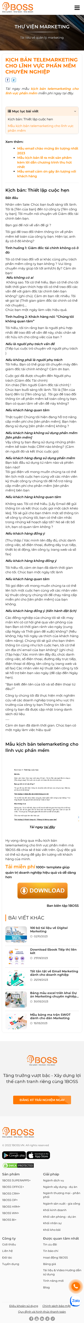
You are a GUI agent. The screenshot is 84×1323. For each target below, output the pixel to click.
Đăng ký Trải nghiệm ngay (42, 1100)
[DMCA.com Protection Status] (18, 1167)
